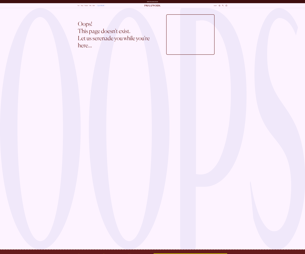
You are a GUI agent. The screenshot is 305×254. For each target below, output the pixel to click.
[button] (223, 5)
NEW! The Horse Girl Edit (152, 1)
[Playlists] (219, 5)
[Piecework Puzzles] (152, 6)
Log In (215, 5)
